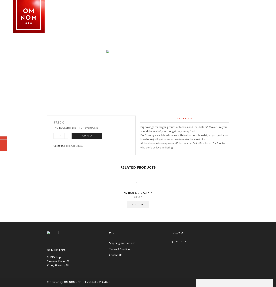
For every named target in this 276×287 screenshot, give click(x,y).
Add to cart (88, 135)
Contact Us (115, 255)
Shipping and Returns (122, 243)
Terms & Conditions (121, 249)
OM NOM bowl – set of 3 (138, 193)
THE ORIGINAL (74, 145)
